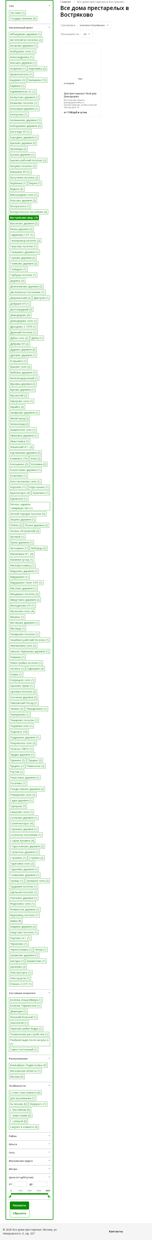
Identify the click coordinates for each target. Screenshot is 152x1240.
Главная (65, 2)
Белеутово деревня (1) (24, 97)
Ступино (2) (36, 858)
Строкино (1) (18, 858)
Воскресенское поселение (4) (28, 212)
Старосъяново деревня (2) (27, 846)
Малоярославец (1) (22, 565)
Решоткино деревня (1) (24, 777)
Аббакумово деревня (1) (25, 34)
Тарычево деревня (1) (24, 869)
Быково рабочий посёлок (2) (28, 160)
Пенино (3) (16, 708)
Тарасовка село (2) (22, 863)
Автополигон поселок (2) (26, 40)
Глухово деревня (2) (22, 258)
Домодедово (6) (20, 315)
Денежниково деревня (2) (26, 286)
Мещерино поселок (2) (24, 594)
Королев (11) (18, 487)
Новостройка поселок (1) (26, 663)
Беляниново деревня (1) (25, 120)
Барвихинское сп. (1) (23, 91)
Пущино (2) (35, 760)
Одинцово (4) (35, 668)
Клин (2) (36, 458)
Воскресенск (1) (20, 206)
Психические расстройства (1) (29, 1034)
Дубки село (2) (19, 338)
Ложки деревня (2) (36, 525)
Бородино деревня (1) (24, 137)
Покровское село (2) (23, 743)
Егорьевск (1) (18, 361)
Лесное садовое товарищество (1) (21, 506)
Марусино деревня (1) (24, 571)
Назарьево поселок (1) (24, 634)
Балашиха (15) (37, 80)
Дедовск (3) (17, 280)
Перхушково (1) (19, 714)
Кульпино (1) (41, 493)
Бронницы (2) (18, 149)
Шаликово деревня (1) (24, 955)
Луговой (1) (17, 536)
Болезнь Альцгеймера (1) (26, 1000)
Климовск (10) (19, 458)
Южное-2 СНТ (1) (21, 984)
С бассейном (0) (20, 1109)
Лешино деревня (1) (22, 519)
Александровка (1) (21, 57)
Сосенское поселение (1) (25, 835)
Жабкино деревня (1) (23, 372)
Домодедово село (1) (23, 321)
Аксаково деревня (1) (23, 45)
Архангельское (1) (21, 74)
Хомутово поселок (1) (24, 932)
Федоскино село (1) (22, 903)
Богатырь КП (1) (20, 131)
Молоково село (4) (22, 611)
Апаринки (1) (18, 68)
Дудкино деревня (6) (23, 349)
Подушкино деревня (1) (24, 737)
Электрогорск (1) (20, 972)
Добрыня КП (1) (20, 303)
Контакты (116, 1231)
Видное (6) (16, 189)
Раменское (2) (35, 766)
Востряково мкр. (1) (24, 217)
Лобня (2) (16, 525)
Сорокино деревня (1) (23, 829)
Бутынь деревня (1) (22, 154)
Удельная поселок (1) (23, 892)
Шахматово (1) (36, 961)
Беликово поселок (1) (23, 103)
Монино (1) (17, 617)
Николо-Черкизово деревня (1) (29, 651)
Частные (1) (17, 12)
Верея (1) (35, 183)
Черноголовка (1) (21, 949)
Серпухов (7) (18, 806)
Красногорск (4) (20, 493)
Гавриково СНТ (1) (21, 235)
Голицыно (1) (18, 269)
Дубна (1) (37, 338)
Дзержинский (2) (20, 298)
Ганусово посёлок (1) (23, 246)
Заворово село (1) (21, 401)
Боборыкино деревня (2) (25, 126)
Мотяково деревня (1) (24, 622)
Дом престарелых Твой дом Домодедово (80, 95)
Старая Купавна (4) (22, 840)
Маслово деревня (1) (23, 588)
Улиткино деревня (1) (23, 898)
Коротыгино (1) (39, 487)
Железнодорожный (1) (24, 378)
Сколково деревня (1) (23, 817)
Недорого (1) (38, 1104)
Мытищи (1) (17, 628)
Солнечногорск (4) (21, 823)
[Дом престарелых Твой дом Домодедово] (81, 58)
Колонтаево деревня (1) (25, 470)
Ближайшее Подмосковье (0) (28, 1065)
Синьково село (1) (21, 812)
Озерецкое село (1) (22, 680)
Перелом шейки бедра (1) (26, 1028)
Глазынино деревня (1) (24, 252)
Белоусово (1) (19, 114)
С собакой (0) (18, 1121)
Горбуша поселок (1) (23, 275)
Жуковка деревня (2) (23, 384)
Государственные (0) (23, 18)
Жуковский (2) (18, 395)
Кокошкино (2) (19, 464)
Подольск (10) (19, 731)
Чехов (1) (40, 949)
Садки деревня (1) (21, 800)
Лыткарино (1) (19, 548)
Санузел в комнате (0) (24, 1127)
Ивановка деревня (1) (23, 435)
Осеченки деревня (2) (23, 697)
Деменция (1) (18, 1011)
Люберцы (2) (38, 548)
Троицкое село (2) (37, 880)
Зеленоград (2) (19, 424)
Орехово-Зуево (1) (21, 686)
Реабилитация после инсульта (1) (29, 1041)
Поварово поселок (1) (24, 720)
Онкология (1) (19, 1023)
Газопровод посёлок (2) (25, 240)
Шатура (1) (17, 961)
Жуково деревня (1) (22, 389)
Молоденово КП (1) (22, 605)
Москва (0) (17, 1076)
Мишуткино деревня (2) (25, 600)
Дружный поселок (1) (23, 332)
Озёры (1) (16, 674)
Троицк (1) (16, 880)
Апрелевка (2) (37, 68)
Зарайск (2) (17, 407)
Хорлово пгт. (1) (20, 938)
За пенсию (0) (18, 1104)
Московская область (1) (25, 1071)
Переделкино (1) (36, 708)
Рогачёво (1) (18, 783)
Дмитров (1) (41, 298)
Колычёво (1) (18, 475)
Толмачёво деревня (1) (24, 875)
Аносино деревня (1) (23, 63)
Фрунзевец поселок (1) (24, 915)
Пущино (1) (17, 766)
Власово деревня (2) (23, 200)
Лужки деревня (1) (21, 542)
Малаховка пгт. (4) (21, 554)
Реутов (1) (16, 772)
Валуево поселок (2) (23, 166)
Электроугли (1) (20, 978)
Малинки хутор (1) (21, 559)
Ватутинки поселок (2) (24, 177)
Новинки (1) (17, 657)
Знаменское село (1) (23, 430)
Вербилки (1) (18, 183)
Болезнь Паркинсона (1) (25, 1005)
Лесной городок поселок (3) (27, 513)
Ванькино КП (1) (20, 171)
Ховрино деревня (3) (23, 926)
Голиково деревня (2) (23, 263)
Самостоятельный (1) (23, 1049)
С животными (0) (20, 1115)
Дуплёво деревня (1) (23, 355)
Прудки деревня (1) (22, 754)
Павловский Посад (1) (23, 703)
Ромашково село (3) (22, 794)
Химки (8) (16, 921)
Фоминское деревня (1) (24, 909)
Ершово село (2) (20, 366)
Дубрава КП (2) (19, 344)
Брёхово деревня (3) (23, 143)
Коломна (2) (38, 464)
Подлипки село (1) (21, 726)
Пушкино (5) (17, 760)
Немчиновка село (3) (23, 645)
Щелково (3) (18, 966)
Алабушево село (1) (22, 51)
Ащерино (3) (17, 80)
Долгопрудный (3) (21, 309)
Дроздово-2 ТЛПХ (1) (23, 326)
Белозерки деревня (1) (24, 108)
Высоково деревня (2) (24, 223)
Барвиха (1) (17, 85)
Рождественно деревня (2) (27, 789)
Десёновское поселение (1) (27, 292)
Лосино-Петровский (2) (24, 531)
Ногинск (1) (17, 668)
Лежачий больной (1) (23, 1017)
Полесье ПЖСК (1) (21, 749)
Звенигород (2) (19, 418)
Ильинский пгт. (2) (21, 447)
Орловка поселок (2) (23, 691)
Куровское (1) (18, 498)
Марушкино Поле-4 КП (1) (26, 582)
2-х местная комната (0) (25, 1092)
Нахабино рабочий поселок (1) (29, 640)
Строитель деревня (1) (24, 852)
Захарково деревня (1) (24, 412)
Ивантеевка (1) (19, 441)
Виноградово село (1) (23, 194)
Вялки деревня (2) (21, 229)
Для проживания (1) (22, 1098)
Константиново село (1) (25, 481)
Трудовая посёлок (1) (23, 886)
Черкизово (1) (18, 944)
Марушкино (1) (19, 577)
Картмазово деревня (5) (25, 452)
